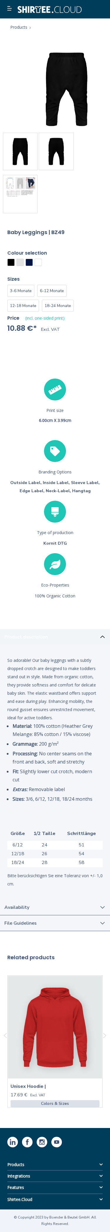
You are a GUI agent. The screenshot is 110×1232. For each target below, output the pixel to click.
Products (15, 1164)
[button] (10, 8)
